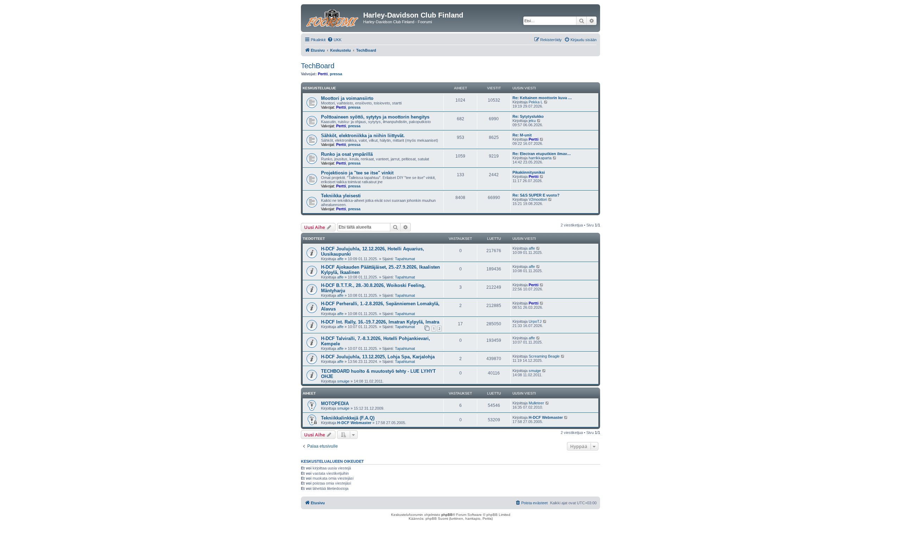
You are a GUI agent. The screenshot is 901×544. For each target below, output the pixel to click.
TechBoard (317, 66)
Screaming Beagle (544, 356)
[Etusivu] (333, 17)
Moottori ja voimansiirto (347, 98)
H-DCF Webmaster (354, 423)
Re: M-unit (522, 135)
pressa (336, 74)
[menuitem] (334, 40)
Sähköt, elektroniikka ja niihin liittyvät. (363, 135)
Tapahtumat (405, 259)
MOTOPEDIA (335, 403)
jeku (532, 121)
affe (340, 259)
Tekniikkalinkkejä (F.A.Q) (347, 418)
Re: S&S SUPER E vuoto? (536, 195)
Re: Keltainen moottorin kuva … (542, 98)
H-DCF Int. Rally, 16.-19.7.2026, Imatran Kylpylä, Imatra (380, 322)
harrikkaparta (540, 158)
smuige (343, 381)
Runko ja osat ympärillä (347, 154)
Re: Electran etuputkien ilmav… (541, 154)
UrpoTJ (535, 321)
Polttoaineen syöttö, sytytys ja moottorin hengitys (375, 117)
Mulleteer (536, 403)
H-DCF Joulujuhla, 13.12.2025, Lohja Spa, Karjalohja (378, 356)
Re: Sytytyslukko (528, 116)
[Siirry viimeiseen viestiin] (538, 248)
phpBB (447, 515)
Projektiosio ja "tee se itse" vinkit (357, 172)
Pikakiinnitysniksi (528, 172)
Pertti (323, 74)
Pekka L (536, 102)
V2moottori (538, 199)
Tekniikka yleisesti (341, 195)
